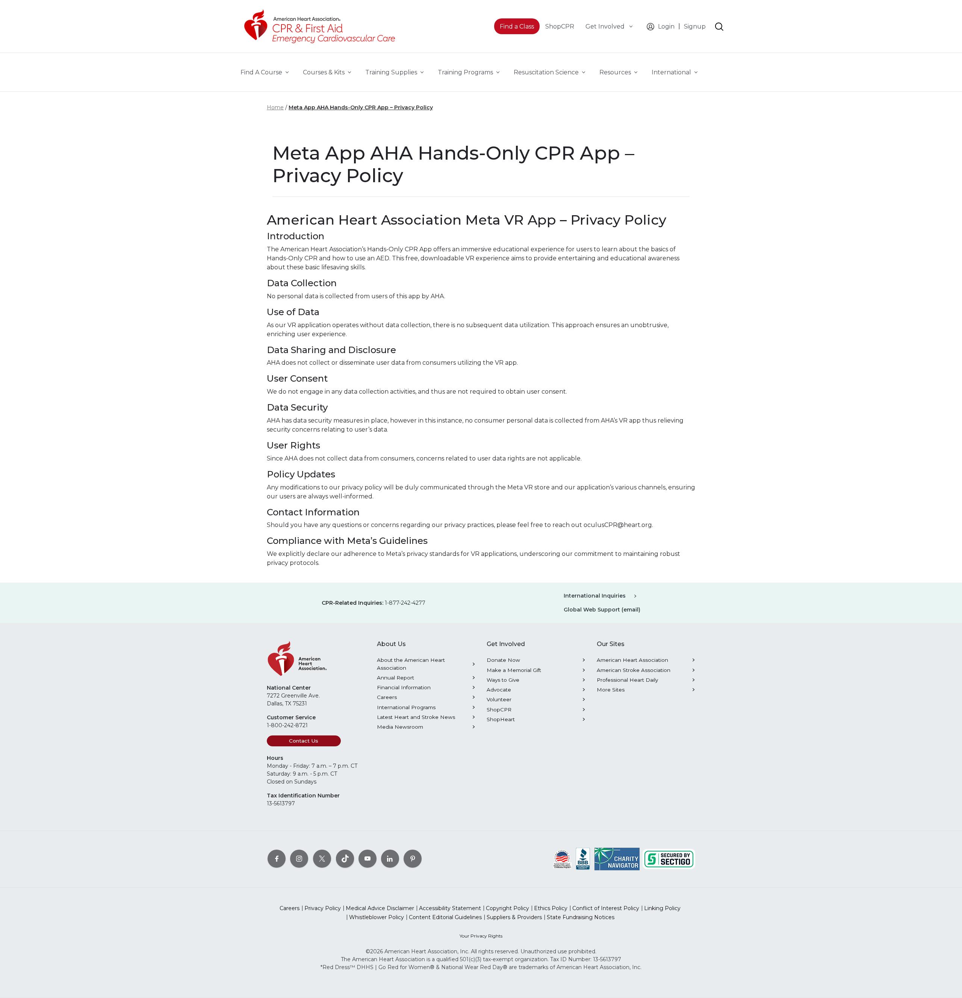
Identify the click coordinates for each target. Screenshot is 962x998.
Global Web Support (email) (602, 609)
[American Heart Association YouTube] (367, 858)
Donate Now (503, 660)
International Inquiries (595, 595)
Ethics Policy (550, 908)
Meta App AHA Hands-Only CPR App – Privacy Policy (361, 107)
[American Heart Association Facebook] (276, 858)
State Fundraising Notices (580, 917)
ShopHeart (501, 719)
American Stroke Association (633, 670)
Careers (387, 697)
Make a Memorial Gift (514, 670)
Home (275, 107)
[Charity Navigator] (617, 858)
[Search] (719, 26)
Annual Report (395, 678)
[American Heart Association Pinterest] (412, 858)
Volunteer (499, 699)
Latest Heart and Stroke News (416, 717)
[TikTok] (345, 858)
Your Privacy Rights (481, 936)
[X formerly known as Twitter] (322, 858)
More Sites (611, 690)
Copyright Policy (507, 908)
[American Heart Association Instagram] (299, 858)
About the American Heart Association (411, 663)
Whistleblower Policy (376, 917)
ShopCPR (499, 710)
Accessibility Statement (450, 908)
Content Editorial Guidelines (445, 917)
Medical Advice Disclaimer (380, 908)
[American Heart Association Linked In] (390, 858)
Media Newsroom (400, 727)
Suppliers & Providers (514, 917)
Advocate (499, 690)
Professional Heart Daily (627, 680)
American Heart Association (632, 660)
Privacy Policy (322, 908)
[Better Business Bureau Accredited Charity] (583, 858)
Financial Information (404, 687)
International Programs (406, 707)
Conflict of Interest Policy (605, 908)
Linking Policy (662, 908)
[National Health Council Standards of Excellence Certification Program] (562, 858)
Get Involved (605, 26)
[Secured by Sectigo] (669, 858)
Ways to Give (503, 680)
